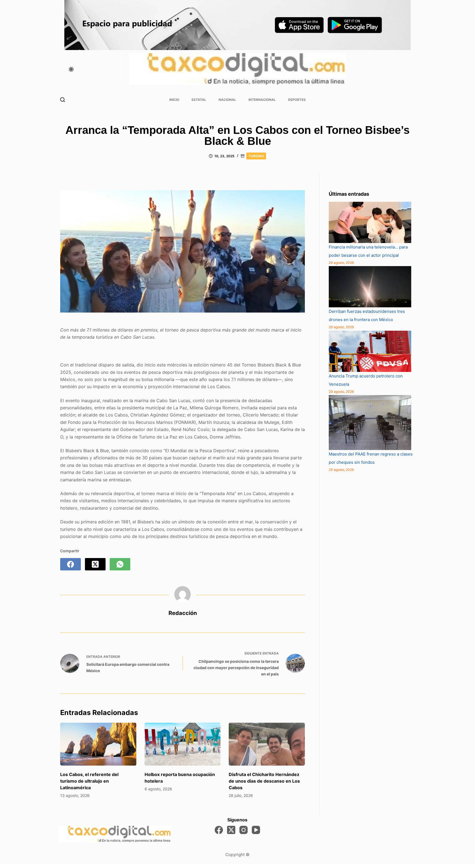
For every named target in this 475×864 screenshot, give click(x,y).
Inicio (174, 100)
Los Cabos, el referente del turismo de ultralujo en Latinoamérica (89, 781)
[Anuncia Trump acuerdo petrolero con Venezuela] (370, 351)
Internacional (262, 100)
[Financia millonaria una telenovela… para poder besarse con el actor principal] (370, 222)
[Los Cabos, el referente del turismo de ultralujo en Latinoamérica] (98, 744)
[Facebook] (70, 564)
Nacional (227, 100)
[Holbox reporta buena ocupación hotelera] (183, 744)
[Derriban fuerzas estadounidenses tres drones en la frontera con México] (370, 286)
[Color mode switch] (71, 69)
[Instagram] (243, 830)
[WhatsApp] (120, 564)
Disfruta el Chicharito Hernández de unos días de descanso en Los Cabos (264, 781)
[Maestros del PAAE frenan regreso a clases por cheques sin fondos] (370, 422)
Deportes (297, 100)
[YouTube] (256, 830)
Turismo (256, 156)
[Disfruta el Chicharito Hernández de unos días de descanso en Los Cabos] (267, 744)
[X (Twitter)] (95, 564)
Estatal (199, 100)
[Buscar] (62, 99)
